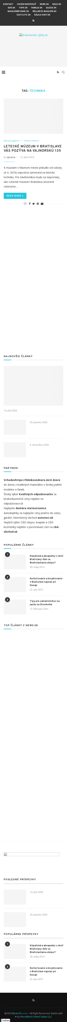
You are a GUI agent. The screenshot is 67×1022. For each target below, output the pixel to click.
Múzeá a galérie (12, 140)
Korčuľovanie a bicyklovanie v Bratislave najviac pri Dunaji (46, 582)
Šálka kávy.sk (42, 15)
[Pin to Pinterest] (38, 203)
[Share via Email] (42, 203)
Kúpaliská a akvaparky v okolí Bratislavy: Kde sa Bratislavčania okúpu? (46, 559)
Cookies (5, 1020)
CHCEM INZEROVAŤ (26, 4)
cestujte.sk (24, 15)
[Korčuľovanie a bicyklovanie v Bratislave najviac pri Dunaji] (15, 584)
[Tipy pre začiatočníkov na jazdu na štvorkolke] (15, 607)
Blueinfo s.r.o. (20, 1013)
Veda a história (31, 140)
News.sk (44, 4)
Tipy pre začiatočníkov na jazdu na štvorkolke (45, 603)
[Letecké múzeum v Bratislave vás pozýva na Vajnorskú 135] (33, 116)
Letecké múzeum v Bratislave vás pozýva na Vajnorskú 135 (33, 148)
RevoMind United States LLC (36, 1016)
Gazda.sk (51, 8)
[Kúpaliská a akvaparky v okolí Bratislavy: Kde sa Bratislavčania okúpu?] (15, 561)
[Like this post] (25, 203)
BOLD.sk (56, 4)
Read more (14, 195)
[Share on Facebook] (30, 203)
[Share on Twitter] (33, 203)
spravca (11, 157)
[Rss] (33, 20)
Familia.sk (36, 8)
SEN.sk (11, 8)
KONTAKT (8, 4)
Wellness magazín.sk (45, 11)
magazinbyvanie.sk (18, 11)
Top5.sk (23, 8)
